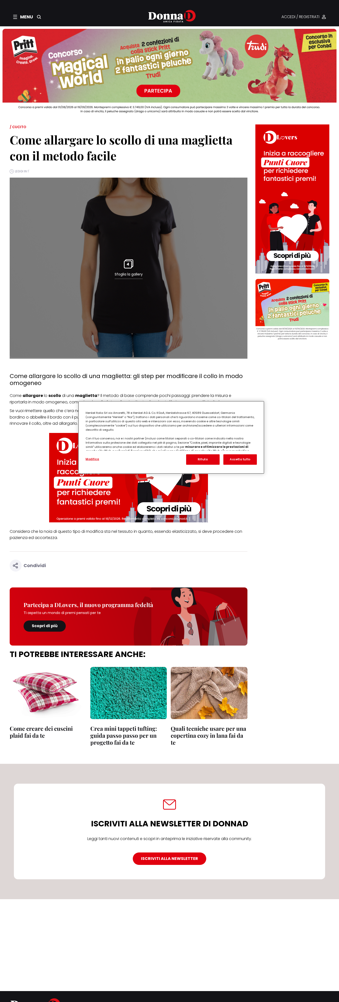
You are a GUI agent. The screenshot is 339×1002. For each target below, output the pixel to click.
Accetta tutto (240, 459)
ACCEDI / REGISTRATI (300, 17)
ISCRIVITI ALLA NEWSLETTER (169, 858)
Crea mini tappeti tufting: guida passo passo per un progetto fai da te (123, 735)
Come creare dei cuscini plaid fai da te (41, 732)
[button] (23, 17)
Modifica (92, 459)
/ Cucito (18, 126)
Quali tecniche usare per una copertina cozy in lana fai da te (208, 735)
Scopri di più (45, 626)
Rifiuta (203, 459)
